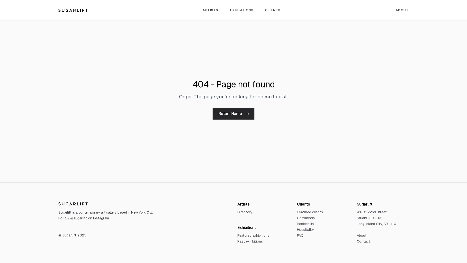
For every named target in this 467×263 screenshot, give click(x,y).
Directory (244, 212)
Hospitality (305, 230)
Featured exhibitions (253, 235)
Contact (363, 241)
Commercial (306, 218)
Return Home (230, 113)
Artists (210, 10)
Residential (306, 224)
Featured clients (310, 212)
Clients (273, 10)
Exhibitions (242, 10)
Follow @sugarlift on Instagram (83, 218)
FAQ (300, 235)
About (402, 10)
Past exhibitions (250, 241)
